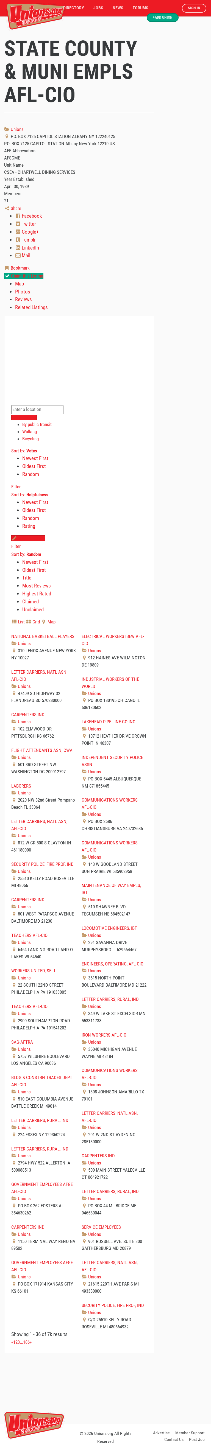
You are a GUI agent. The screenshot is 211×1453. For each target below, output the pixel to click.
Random (30, 474)
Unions (17, 129)
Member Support (190, 1432)
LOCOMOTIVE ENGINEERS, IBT (109, 928)
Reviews (23, 299)
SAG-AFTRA (22, 1042)
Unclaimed (33, 609)
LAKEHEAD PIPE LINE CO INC (108, 721)
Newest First (35, 458)
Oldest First (34, 466)
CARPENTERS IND (28, 714)
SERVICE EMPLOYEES (101, 1227)
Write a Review (31, 538)
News (118, 7)
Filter (16, 486)
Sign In (194, 8)
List (21, 622)
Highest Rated (36, 593)
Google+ (30, 232)
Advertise (161, 1432)
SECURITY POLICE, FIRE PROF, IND (42, 864)
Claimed (30, 601)
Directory (73, 7)
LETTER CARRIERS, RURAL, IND (110, 999)
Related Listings (31, 307)
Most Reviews (36, 586)
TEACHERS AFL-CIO (29, 935)
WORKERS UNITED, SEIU (33, 970)
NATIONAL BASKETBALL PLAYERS (42, 636)
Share (15, 208)
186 (26, 1342)
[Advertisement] (105, 1387)
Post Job (197, 1439)
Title (26, 578)
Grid (35, 622)
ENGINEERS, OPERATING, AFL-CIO (112, 964)
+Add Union (163, 17)
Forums (140, 7)
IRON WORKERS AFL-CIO (104, 1035)
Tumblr (28, 240)
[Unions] (35, 15)
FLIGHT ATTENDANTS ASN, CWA (42, 750)
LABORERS (21, 786)
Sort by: (24, 450)
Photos (22, 292)
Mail (25, 255)
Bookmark (20, 268)
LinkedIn (30, 248)
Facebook (31, 216)
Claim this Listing (26, 276)
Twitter (28, 224)
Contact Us (174, 1439)
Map (19, 284)
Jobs (98, 7)
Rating (28, 526)
